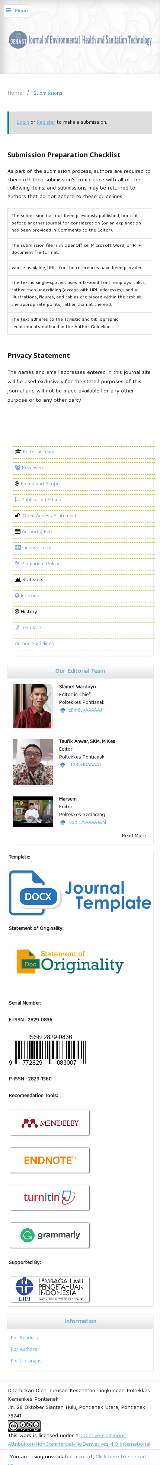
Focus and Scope (40, 484)
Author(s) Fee (37, 532)
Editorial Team (38, 452)
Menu (21, 11)
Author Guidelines (34, 644)
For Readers (24, 1338)
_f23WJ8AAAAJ (84, 765)
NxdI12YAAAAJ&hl (87, 822)
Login (23, 122)
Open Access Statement (50, 516)
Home (14, 93)
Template (31, 628)
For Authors (24, 1349)
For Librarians (26, 1361)
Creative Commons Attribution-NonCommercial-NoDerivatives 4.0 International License (79, 1444)
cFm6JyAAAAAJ (85, 710)
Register (46, 122)
